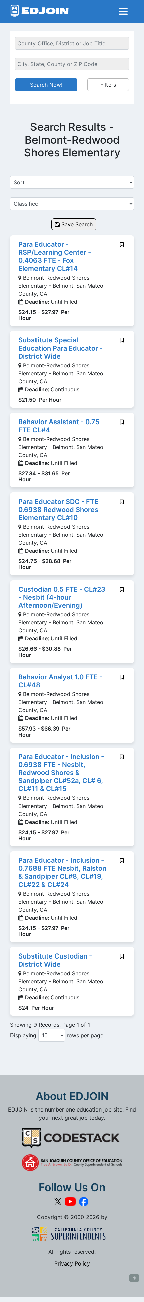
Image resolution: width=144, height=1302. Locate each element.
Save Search (76, 224)
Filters (108, 84)
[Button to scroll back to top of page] (134, 1278)
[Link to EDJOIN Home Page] (39, 11)
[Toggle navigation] (123, 11)
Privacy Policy (72, 1263)
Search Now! (46, 84)
